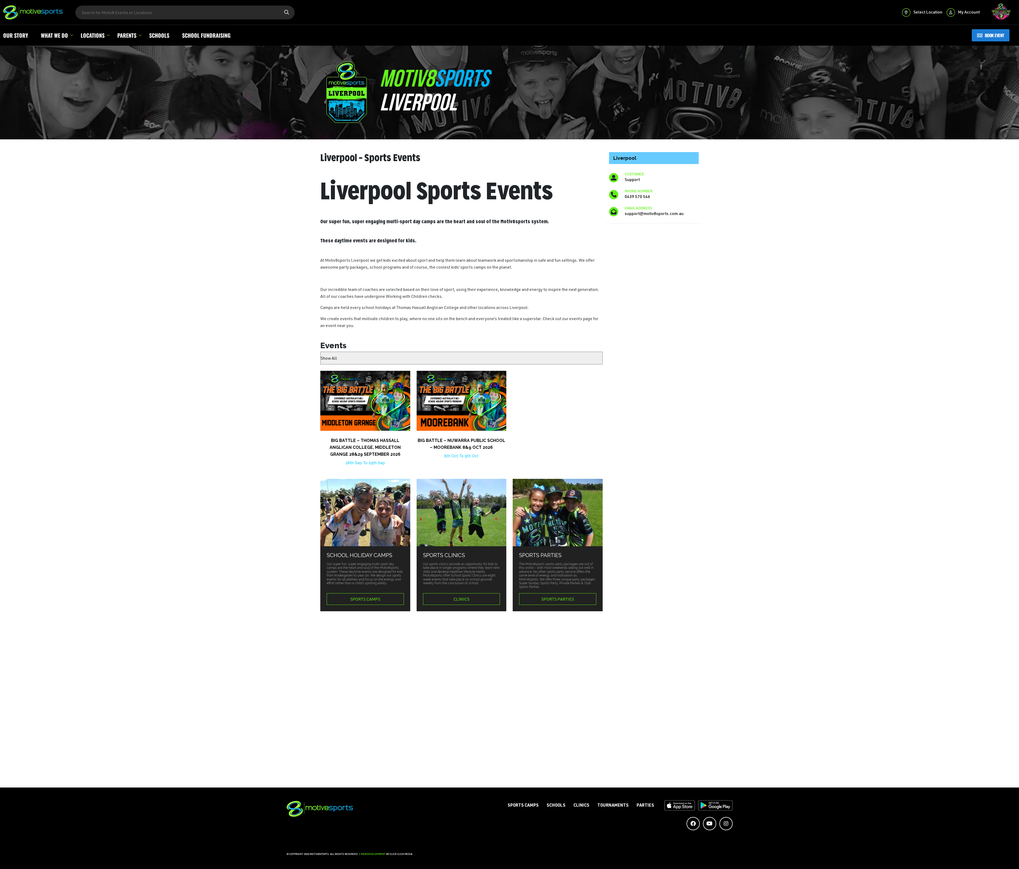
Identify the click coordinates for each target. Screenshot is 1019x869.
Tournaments (613, 806)
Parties (645, 806)
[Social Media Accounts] (693, 823)
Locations (93, 35)
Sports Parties (557, 599)
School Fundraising (206, 35)
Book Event (994, 35)
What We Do (54, 35)
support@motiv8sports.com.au (654, 213)
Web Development (373, 854)
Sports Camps (365, 599)
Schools (159, 35)
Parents (126, 35)
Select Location (927, 12)
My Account (968, 12)
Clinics (461, 599)
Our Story (15, 35)
